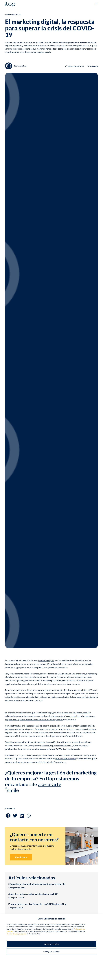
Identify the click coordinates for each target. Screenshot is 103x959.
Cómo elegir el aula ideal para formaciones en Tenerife (36, 883)
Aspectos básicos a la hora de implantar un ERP (33, 894)
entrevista (80, 673)
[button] (8, 816)
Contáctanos (21, 857)
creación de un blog (57, 742)
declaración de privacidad (16, 934)
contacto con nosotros (65, 758)
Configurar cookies (51, 951)
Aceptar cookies (51, 944)
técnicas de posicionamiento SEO (57, 745)
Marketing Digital (13, 14)
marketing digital (46, 660)
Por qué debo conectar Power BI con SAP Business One (37, 904)
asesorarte (49, 784)
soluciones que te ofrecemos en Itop (63, 716)
